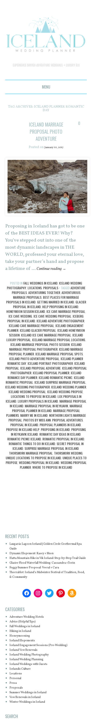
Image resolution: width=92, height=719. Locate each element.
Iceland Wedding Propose (65, 406)
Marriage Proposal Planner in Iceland (47, 422)
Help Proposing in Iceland (60, 321)
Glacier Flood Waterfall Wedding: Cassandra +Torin (46, 584)
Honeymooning (22, 659)
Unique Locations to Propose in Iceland (33, 472)
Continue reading (55, 283)
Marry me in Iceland (34, 429)
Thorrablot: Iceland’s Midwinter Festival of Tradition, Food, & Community (44, 598)
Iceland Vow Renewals (27, 673)
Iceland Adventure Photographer (60, 335)
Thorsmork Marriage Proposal (31, 467)
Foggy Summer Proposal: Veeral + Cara (41, 591)
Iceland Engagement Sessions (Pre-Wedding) (46, 669)
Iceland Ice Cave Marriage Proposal (46, 349)
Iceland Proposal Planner (51, 387)
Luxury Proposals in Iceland (38, 415)
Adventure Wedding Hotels (31, 640)
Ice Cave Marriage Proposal (65, 325)
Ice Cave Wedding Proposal (52, 330)
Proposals (50, 302)
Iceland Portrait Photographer (50, 377)
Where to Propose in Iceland (52, 481)
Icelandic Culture (23, 692)
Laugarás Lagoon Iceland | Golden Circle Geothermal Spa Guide (42, 561)
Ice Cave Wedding (20, 330)
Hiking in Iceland (23, 654)
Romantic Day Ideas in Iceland (60, 448)
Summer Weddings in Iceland (33, 716)
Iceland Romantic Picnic (55, 391)
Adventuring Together (44, 306)
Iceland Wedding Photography (34, 678)
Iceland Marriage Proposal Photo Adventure (46, 138)
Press (13, 706)
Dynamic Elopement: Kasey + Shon (38, 567)
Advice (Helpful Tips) (26, 645)
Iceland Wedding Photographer (27, 401)
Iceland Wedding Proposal (27, 406)
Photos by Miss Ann (37, 434)
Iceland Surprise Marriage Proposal (60, 396)
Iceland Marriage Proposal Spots (59, 368)
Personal (16, 702)
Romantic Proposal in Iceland (63, 453)
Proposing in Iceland (55, 443)
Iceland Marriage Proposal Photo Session (40, 358)
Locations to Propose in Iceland (33, 410)
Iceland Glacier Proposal (38, 344)
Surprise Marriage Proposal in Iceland (52, 462)
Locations (35, 302)
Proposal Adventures (67, 434)
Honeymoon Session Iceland (25, 325)
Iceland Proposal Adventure (40, 382)
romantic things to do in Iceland (32, 457)
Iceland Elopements (25, 664)
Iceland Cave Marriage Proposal (31, 339)
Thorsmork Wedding (68, 467)
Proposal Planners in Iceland (60, 439)
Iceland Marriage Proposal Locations (58, 354)
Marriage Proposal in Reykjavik (46, 420)
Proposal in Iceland (24, 439)
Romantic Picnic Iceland (24, 453)
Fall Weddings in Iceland (40, 297)
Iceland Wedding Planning (31, 683)
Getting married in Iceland (55, 316)
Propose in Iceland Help (22, 443)
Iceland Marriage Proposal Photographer (45, 361)
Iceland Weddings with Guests (34, 687)
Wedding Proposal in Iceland (39, 476)
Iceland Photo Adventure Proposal (34, 372)
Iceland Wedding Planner (68, 401)
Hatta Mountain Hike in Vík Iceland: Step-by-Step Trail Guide (45, 575)
